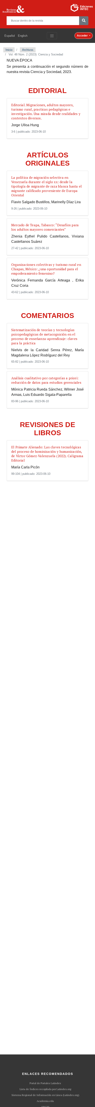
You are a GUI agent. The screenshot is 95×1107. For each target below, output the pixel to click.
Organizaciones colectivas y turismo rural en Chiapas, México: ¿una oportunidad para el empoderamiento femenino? (46, 269)
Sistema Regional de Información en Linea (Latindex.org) (45, 1095)
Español (9, 35)
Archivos (27, 49)
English (22, 35)
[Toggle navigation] (52, 35)
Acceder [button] (82, 35)
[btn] (83, 20)
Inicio (9, 49)
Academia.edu (45, 1101)
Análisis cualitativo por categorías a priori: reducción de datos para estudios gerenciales (46, 380)
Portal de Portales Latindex (45, 1083)
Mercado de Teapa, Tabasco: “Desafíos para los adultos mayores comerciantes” (45, 227)
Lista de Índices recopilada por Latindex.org (45, 1089)
